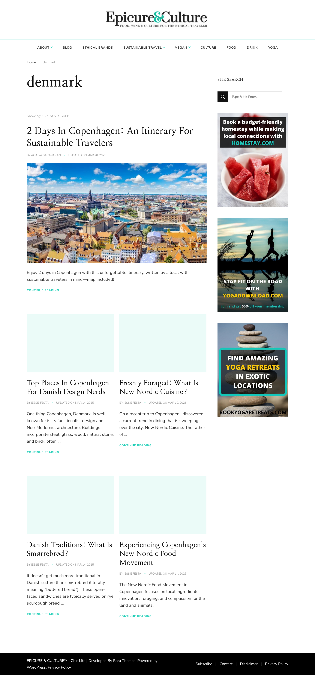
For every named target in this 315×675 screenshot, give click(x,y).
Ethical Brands (97, 47)
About (43, 47)
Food (231, 47)
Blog (67, 47)
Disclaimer (249, 663)
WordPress (36, 667)
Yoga (273, 47)
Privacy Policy (59, 667)
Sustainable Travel (142, 47)
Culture (208, 47)
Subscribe (204, 663)
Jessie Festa (40, 403)
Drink (252, 47)
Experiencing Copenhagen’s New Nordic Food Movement (162, 554)
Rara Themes (124, 660)
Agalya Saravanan (46, 155)
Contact (226, 663)
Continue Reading (43, 290)
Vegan (181, 47)
